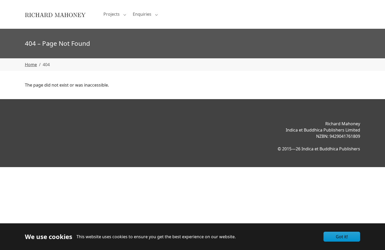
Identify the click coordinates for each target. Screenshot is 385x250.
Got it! (342, 237)
